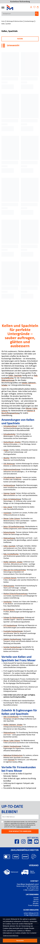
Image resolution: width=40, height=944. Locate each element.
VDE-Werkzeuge (9, 464)
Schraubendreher (9, 434)
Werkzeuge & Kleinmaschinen (15, 21)
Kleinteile (11, 760)
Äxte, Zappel (7, 507)
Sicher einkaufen (31, 910)
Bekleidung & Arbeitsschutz (13, 755)
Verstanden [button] (20, 940)
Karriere (36, 899)
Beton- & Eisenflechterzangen (13, 527)
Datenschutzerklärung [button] (10, 935)
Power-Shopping (33, 905)
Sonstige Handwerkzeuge (12, 647)
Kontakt (34, 881)
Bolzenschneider (9, 532)
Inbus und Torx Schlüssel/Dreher (14, 570)
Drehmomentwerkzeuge (11, 469)
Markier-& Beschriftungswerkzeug (15, 594)
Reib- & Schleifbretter (11, 554)
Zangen (6, 450)
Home (3, 21)
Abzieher (6, 458)
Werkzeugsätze (8, 586)
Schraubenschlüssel (10, 426)
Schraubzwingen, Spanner (12, 477)
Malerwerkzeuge (8, 380)
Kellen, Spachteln (6, 24)
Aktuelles (36, 903)
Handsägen (7, 513)
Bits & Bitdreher (9, 609)
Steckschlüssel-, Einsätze (12, 442)
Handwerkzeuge (29, 21)
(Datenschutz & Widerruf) (23, 827)
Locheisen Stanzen (9, 578)
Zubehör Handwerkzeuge (12, 639)
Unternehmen (32, 895)
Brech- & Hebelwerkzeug (12, 499)
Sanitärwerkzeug (9, 485)
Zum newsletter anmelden (20, 831)
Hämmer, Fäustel (9, 493)
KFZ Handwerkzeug (10, 625)
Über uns (36, 901)
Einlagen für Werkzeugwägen (13, 617)
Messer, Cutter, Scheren (11, 519)
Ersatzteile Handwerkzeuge (13, 631)
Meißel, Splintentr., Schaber (13, 562)
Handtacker (7, 602)
